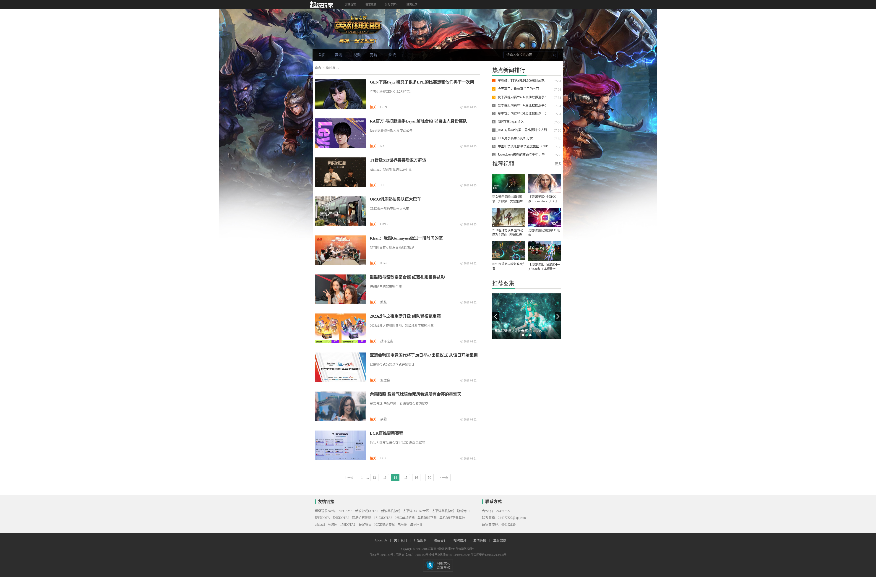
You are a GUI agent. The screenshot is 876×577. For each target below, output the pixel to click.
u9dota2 (320, 524)
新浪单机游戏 (390, 511)
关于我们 (401, 540)
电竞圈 (402, 524)
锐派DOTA (322, 518)
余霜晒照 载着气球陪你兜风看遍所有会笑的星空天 (415, 394)
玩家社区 (412, 4)
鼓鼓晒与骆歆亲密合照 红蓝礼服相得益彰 (407, 277)
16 (416, 477)
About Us (381, 540)
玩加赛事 (365, 524)
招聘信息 (460, 540)
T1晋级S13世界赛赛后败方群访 (398, 160)
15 (405, 477)
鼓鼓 (383, 302)
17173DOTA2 (383, 518)
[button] (495, 316)
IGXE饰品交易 (384, 524)
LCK (383, 458)
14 (395, 477)
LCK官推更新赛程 (386, 433)
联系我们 (440, 540)
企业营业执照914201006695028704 (450, 554)
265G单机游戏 (405, 518)
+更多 (557, 164)
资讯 (338, 55)
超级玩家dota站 (325, 511)
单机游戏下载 (427, 518)
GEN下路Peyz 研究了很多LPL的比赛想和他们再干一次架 (422, 82)
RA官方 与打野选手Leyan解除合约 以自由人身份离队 (418, 121)
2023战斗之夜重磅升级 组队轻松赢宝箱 (405, 316)
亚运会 (385, 380)
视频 (357, 55)
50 (429, 477)
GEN (383, 107)
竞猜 (373, 55)
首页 (322, 55)
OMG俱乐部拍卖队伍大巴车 (395, 199)
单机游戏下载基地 (452, 518)
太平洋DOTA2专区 (416, 511)
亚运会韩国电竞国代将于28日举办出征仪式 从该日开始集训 (424, 355)
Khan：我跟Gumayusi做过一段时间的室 (406, 238)
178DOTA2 (347, 524)
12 (374, 477)
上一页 (349, 477)
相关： (374, 107)
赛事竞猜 (370, 4)
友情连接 (480, 540)
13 (384, 477)
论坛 (392, 55)
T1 (382, 185)
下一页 (443, 477)
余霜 (383, 419)
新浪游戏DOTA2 (366, 511)
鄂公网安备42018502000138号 (488, 554)
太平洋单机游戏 (443, 511)
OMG (384, 224)
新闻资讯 (332, 67)
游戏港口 (463, 511)
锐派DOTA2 (341, 518)
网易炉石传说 (361, 518)
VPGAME (345, 511)
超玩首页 (350, 4)
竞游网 (332, 524)
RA (382, 146)
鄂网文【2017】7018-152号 (412, 554)
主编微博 (499, 540)
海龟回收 (416, 524)
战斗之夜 (386, 341)
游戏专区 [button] (390, 4)
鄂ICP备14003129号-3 (383, 554)
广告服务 (421, 540)
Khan (383, 263)
